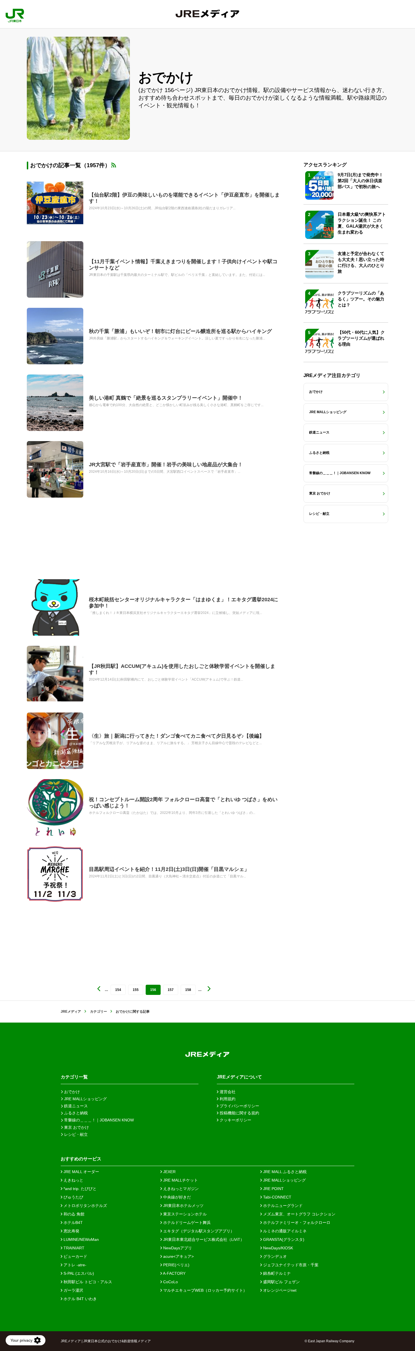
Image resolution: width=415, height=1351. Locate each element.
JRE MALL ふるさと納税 (284, 1171)
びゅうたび (72, 1197)
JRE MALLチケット (180, 1180)
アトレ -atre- (74, 1264)
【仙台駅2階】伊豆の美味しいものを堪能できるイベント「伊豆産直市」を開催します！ (184, 198)
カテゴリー (98, 1012)
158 (188, 990)
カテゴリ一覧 (74, 1077)
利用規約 (227, 1099)
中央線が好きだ (176, 1197)
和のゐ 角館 (73, 1214)
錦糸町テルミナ (276, 1273)
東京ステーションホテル (184, 1214)
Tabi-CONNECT (276, 1197)
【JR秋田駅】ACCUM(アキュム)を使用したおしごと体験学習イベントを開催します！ (182, 669)
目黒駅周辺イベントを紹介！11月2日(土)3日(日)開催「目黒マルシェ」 (169, 869)
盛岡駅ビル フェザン (281, 1281)
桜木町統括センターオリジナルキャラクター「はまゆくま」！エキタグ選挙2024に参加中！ (183, 603)
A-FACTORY (173, 1273)
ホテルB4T (72, 1222)
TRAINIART (73, 1248)
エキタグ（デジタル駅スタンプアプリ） (198, 1231)
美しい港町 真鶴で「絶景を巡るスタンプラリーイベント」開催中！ (166, 398)
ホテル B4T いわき (79, 1298)
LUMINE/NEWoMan (80, 1239)
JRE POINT (273, 1188)
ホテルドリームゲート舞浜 (186, 1222)
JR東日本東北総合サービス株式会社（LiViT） (203, 1239)
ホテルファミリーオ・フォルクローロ (296, 1222)
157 (171, 990)
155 (136, 990)
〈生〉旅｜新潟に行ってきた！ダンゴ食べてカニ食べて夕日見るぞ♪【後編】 (176, 736)
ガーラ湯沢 (72, 1290)
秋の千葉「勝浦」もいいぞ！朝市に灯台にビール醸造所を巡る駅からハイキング (180, 331)
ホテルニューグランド (282, 1205)
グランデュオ (274, 1256)
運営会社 (227, 1091)
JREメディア (71, 1012)
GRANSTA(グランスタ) (283, 1239)
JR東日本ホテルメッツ (183, 1205)
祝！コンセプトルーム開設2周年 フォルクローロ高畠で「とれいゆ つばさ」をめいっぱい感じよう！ (183, 803)
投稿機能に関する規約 (239, 1113)
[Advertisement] (154, 538)
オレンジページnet (279, 1290)
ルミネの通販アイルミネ (284, 1231)
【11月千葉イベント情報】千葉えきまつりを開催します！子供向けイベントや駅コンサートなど (183, 265)
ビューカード (74, 1256)
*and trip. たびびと (79, 1188)
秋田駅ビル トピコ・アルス (87, 1281)
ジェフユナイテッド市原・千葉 (290, 1264)
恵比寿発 (70, 1231)
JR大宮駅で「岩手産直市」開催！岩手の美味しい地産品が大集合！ (166, 464)
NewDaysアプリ (177, 1248)
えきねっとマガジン (180, 1188)
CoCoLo (170, 1281)
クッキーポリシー (235, 1120)
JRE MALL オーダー (80, 1171)
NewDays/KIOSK (277, 1248)
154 (118, 990)
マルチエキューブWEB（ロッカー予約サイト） (204, 1290)
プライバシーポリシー (239, 1106)
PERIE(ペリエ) (175, 1264)
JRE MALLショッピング (284, 1180)
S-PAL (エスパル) (78, 1273)
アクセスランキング (325, 164)
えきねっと (72, 1180)
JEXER (169, 1171)
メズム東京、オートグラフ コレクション (298, 1214)
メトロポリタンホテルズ (84, 1205)
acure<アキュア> (178, 1256)
